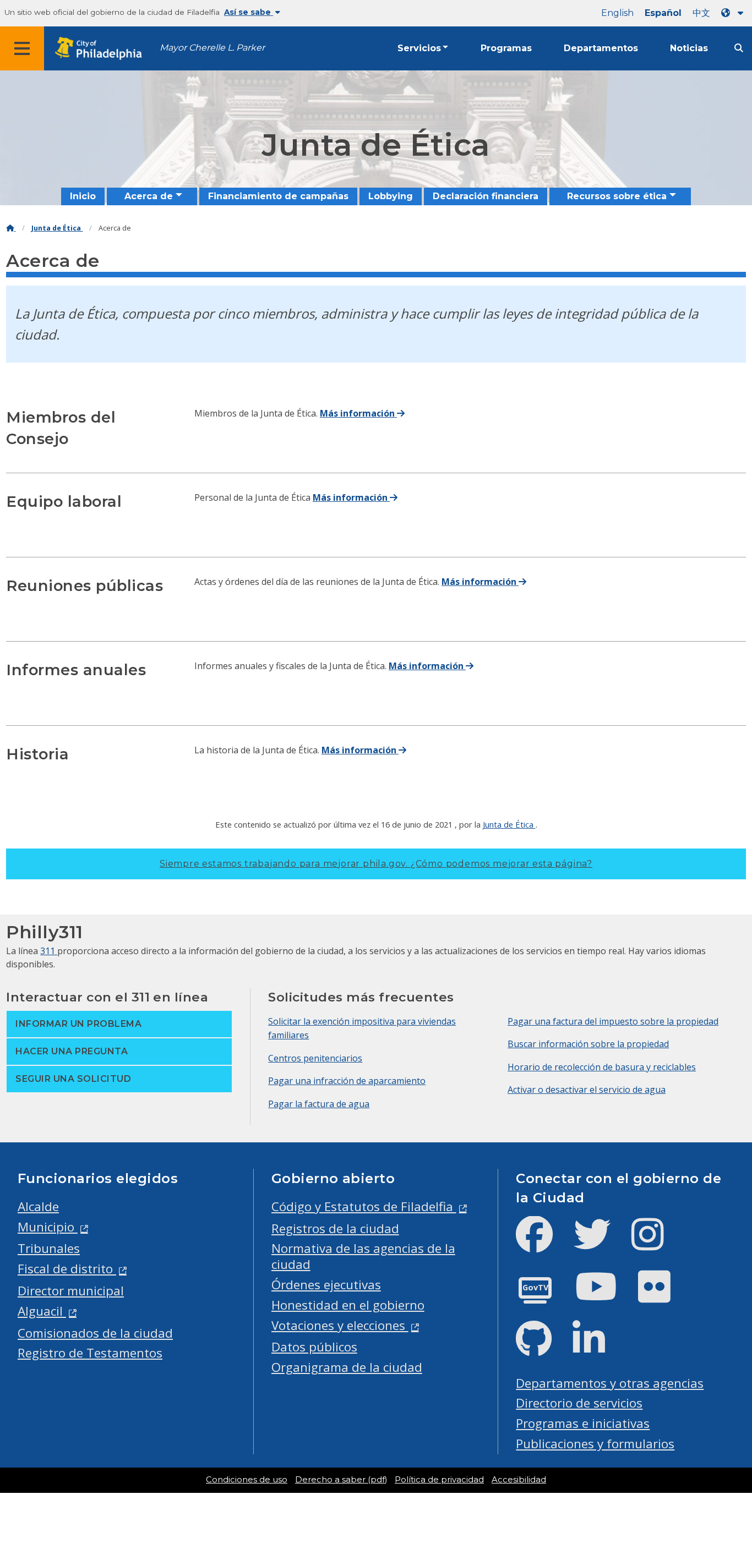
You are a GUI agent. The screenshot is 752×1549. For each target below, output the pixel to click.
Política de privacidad (439, 1480)
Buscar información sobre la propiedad (588, 1044)
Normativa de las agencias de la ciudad (363, 1256)
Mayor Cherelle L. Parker (212, 47)
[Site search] (739, 48)
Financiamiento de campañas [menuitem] (278, 196)
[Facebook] (543, 1243)
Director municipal (71, 1290)
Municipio (48, 1226)
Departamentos (601, 48)
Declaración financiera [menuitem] (485, 196)
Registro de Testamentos (90, 1352)
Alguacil (42, 1311)
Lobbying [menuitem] (390, 196)
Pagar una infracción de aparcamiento (347, 1081)
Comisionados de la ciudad (95, 1333)
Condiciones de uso (246, 1480)
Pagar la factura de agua (318, 1104)
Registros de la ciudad (335, 1228)
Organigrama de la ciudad (346, 1367)
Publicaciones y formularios (595, 1443)
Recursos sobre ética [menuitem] (617, 196)
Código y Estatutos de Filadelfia (363, 1206)
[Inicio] (10, 228)
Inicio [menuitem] (83, 196)
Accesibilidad (519, 1480)
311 (48, 951)
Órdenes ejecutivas (326, 1284)
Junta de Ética (57, 228)
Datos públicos (314, 1346)
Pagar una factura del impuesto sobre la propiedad (613, 1021)
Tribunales (49, 1248)
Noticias (689, 48)
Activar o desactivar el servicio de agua (587, 1089)
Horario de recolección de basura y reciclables (602, 1067)
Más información (358, 413)
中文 (701, 13)
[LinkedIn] (598, 1347)
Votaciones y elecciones (339, 1325)
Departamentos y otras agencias (610, 1383)
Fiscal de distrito (67, 1268)
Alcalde (38, 1206)
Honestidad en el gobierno (347, 1304)
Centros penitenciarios (315, 1058)
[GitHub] (542, 1347)
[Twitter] (601, 1243)
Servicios (419, 48)
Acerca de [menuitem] (148, 196)
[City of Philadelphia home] (102, 49)
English (617, 13)
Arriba (721, 1465)
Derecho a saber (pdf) (341, 1480)
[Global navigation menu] (22, 48)
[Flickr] (663, 1295)
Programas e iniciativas (583, 1423)
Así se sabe (248, 12)
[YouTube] (605, 1295)
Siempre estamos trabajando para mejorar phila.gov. (376, 863)
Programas (506, 48)
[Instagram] (656, 1243)
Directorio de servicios (579, 1402)
